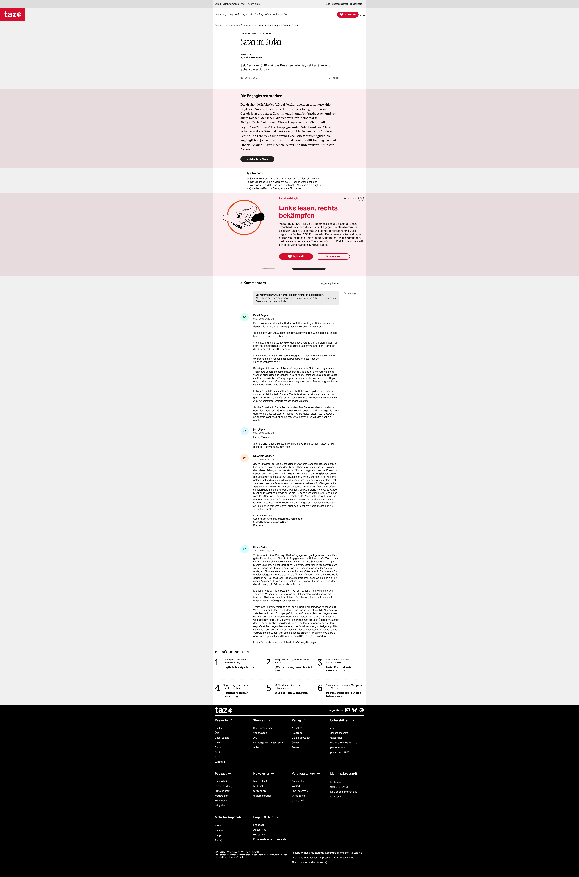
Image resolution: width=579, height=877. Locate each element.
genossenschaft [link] (340, 4)
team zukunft (260, 781)
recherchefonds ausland (344, 742)
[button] (362, 14)
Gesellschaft (234, 25)
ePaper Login (260, 834)
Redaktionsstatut (314, 852)
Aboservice (259, 829)
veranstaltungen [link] (231, 4)
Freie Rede (221, 800)
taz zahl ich (336, 737)
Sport (218, 747)
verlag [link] (218, 4)
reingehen (220, 805)
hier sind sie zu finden (275, 301)
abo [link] (328, 4)
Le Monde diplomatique (343, 791)
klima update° (222, 791)
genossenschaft (339, 733)
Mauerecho (221, 795)
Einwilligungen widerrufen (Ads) (309, 862)
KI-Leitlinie (356, 852)
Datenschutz (311, 857)
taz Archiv (335, 796)
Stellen (296, 742)
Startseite (219, 25)
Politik (218, 728)
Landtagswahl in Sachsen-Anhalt (268, 745)
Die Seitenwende (301, 737)
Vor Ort (296, 786)
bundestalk (221, 781)
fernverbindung (223, 786)
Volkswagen (260, 733)
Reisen (218, 825)
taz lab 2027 (298, 800)
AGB (336, 857)
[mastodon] (347, 711)
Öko (217, 733)
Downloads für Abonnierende (269, 839)
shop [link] (243, 4)
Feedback (258, 824)
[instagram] (361, 711)
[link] (224, 14)
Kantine (219, 830)
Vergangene (298, 795)
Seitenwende (346, 857)
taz (224, 710)
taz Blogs (335, 782)
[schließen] (361, 198)
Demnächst (298, 781)
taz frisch (258, 786)
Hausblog (297, 733)
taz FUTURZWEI (339, 786)
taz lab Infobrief (262, 795)
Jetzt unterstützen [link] (257, 159)
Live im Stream (300, 791)
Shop (218, 835)
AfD (255, 737)
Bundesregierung (263, 728)
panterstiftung (338, 747)
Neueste (325, 283)
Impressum (326, 857)
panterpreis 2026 (340, 752)
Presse (295, 747)
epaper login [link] (356, 4)
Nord (217, 757)
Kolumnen (248, 25)
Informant (297, 857)
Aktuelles (297, 728)
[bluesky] (354, 711)
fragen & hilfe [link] (254, 4)
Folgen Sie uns (336, 710)
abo (332, 728)
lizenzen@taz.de (236, 857)
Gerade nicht (350, 198)
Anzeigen (220, 840)
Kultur (218, 742)
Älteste (335, 283)
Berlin (218, 752)
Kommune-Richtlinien (337, 852)
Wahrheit (220, 761)
